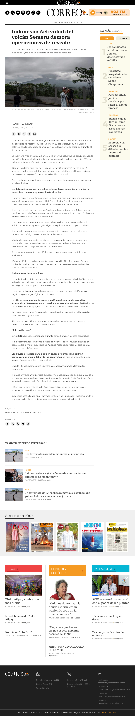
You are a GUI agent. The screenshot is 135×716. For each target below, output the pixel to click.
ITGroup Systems (109, 712)
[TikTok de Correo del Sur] (28, 13)
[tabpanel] (17, 537)
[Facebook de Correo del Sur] (7, 13)
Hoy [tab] (107, 38)
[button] (49, 82)
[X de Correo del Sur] (13, 13)
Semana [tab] (123, 38)
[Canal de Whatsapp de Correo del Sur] (33, 13)
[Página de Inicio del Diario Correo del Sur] (67, 12)
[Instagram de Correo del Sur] (23, 13)
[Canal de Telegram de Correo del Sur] (38, 13)
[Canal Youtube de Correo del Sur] (18, 13)
